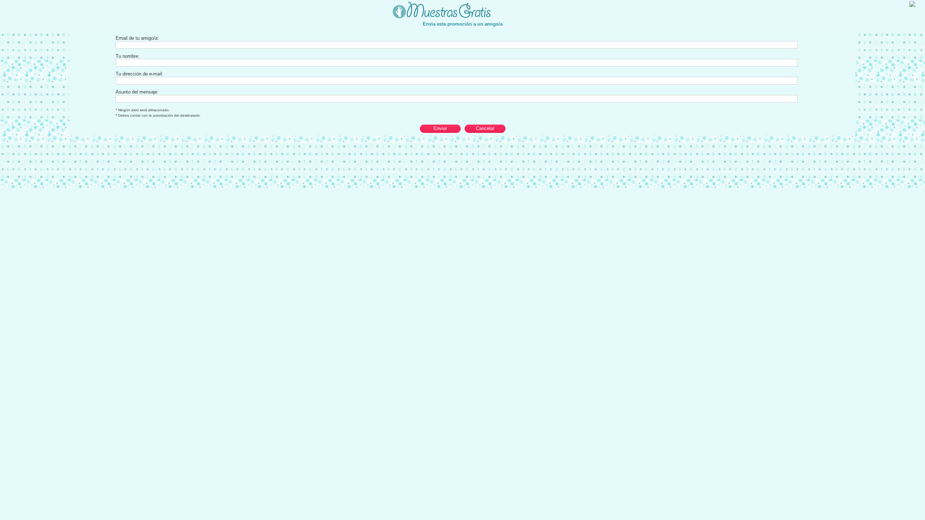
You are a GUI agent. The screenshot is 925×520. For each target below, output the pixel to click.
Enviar (440, 128)
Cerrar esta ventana (893, 3)
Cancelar (485, 128)
